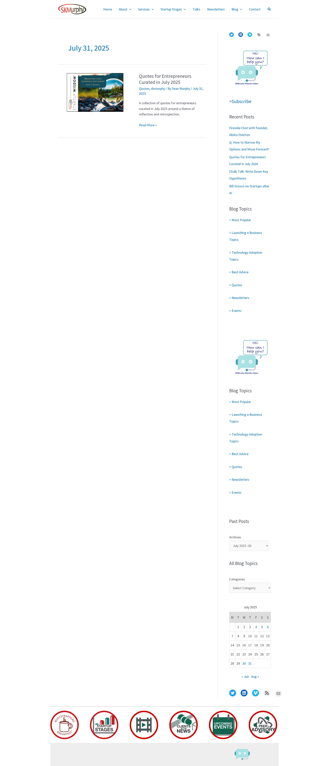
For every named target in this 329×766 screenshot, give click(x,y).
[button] (129, 9)
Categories (237, 579)
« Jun (245, 676)
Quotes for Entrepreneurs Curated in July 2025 (165, 79)
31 (250, 663)
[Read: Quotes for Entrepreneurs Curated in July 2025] (95, 92)
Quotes (144, 88)
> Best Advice (238, 272)
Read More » (148, 125)
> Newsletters (239, 298)
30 (244, 663)
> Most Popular (240, 220)
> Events (235, 310)
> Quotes (235, 285)
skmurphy (158, 88)
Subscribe (241, 101)
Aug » (255, 676)
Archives (235, 537)
